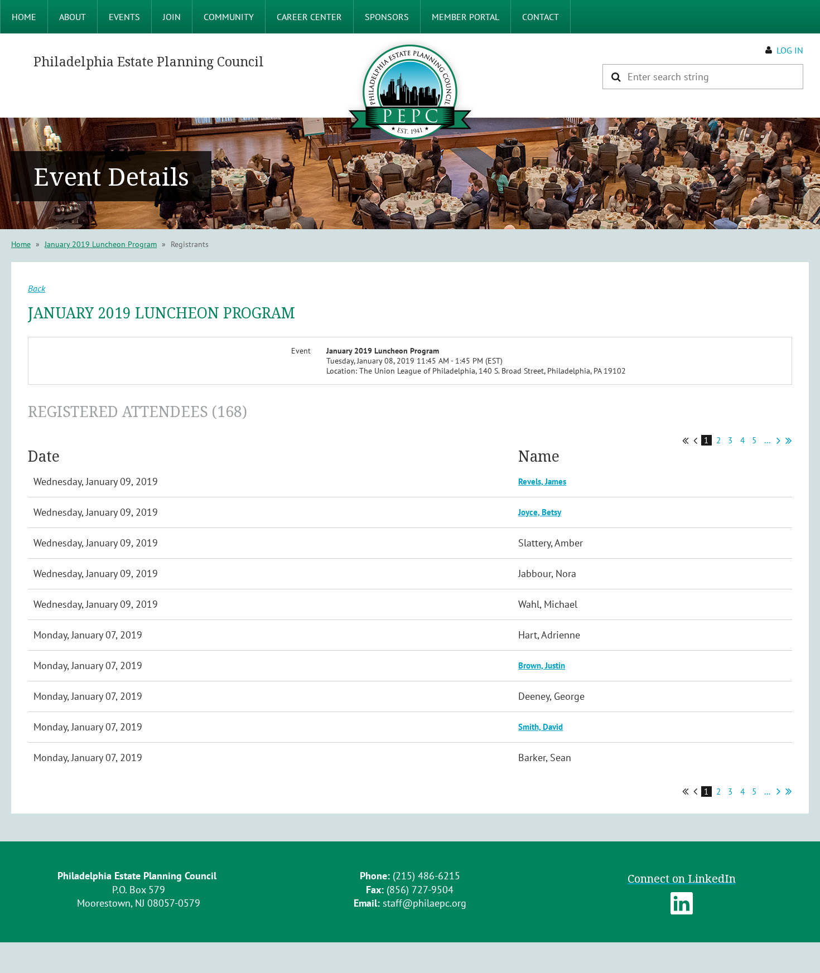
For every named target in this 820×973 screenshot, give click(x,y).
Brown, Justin (541, 665)
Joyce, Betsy (539, 512)
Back (36, 288)
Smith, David (540, 727)
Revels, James (542, 481)
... (767, 440)
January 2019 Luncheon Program (101, 244)
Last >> (788, 440)
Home (21, 244)
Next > (778, 440)
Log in (789, 50)
